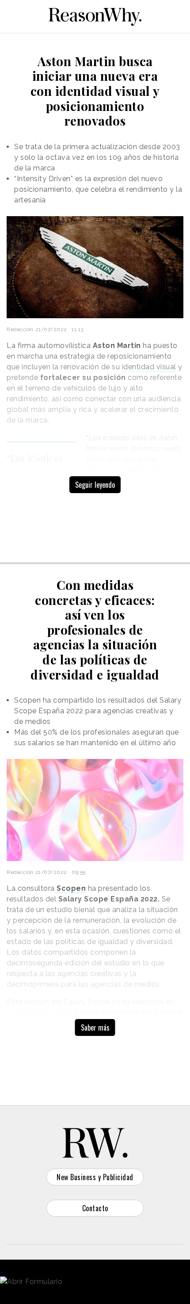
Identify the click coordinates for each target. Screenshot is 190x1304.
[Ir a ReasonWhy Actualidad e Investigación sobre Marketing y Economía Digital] (95, 15)
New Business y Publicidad (95, 1177)
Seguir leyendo (95, 484)
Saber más (95, 1027)
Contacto (95, 1208)
